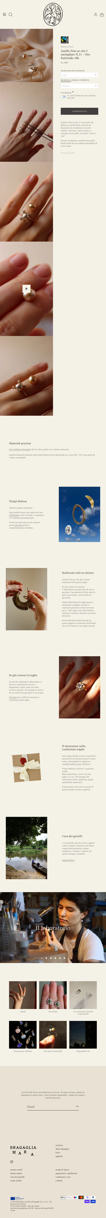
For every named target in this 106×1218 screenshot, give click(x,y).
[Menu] (4, 14)
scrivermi (18, 525)
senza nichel (16, 1180)
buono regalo (16, 1173)
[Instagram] (11, 1161)
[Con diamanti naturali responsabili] (83, 995)
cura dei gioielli (17, 1177)
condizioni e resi (63, 1177)
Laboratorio (14, 515)
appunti (59, 1156)
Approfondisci (68, 860)
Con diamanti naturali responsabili (83, 1012)
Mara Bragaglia (62, 1149)
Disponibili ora (83, 1051)
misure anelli (16, 1169)
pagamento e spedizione (66, 1173)
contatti (59, 1180)
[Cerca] (10, 15)
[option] (53, 927)
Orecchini (52, 1011)
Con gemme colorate (23, 1051)
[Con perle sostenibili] (53, 1035)
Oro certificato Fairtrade (20, 449)
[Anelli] (23, 995)
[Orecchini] (53, 995)
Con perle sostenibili (53, 1051)
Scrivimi (13, 697)
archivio (59, 1145)
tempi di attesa (62, 1169)
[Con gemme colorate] (23, 1035)
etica (58, 1152)
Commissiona (79, 111)
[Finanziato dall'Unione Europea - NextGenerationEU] (17, 1198)
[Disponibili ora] (83, 1035)
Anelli (23, 1011)
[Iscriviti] (77, 1106)
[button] (41, 958)
